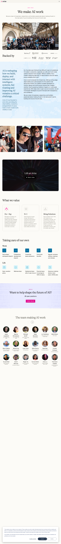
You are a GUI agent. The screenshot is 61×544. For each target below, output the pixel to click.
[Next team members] (32, 322)
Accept (42, 538)
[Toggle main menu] (59, 1)
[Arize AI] (3, 1)
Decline (52, 538)
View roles (30, 301)
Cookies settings (32, 538)
